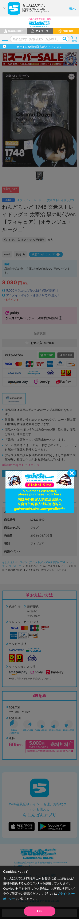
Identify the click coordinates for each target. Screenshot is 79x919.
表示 (72, 8)
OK (39, 911)
